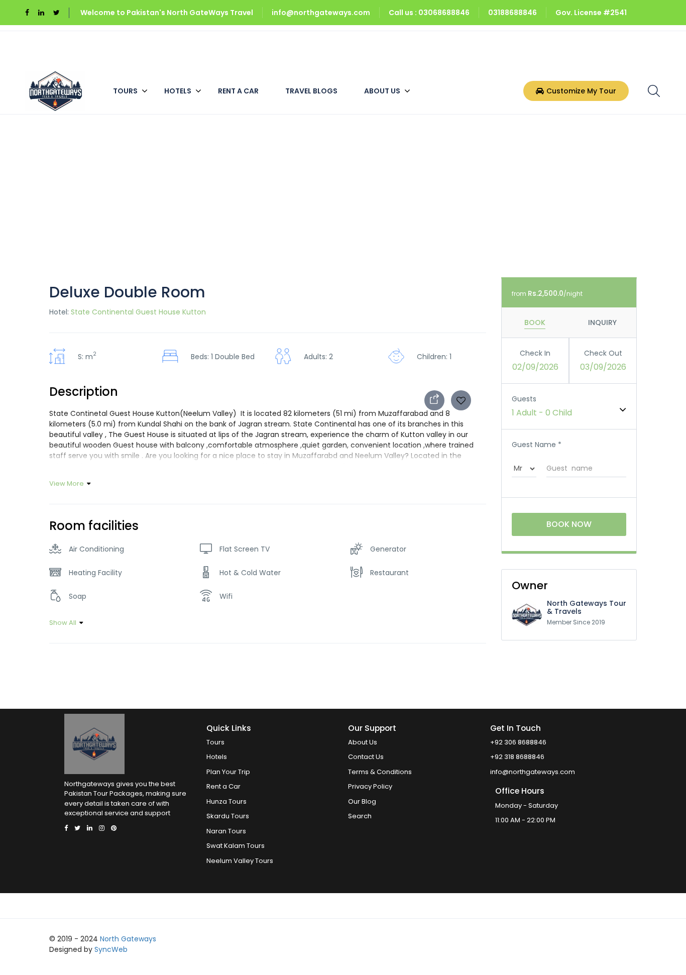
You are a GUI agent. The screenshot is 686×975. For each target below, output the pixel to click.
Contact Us (366, 757)
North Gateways (128, 939)
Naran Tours (226, 831)
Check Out (603, 353)
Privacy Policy (370, 786)
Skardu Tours (227, 816)
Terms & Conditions (380, 772)
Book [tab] (534, 322)
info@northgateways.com (321, 13)
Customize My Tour (581, 91)
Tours (125, 91)
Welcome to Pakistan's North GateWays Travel (166, 13)
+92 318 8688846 (517, 757)
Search (360, 816)
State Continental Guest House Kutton (138, 312)
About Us (382, 91)
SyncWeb (111, 949)
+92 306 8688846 (518, 742)
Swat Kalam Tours (235, 845)
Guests (524, 399)
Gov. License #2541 (591, 13)
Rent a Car (238, 91)
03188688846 (512, 13)
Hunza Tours (226, 801)
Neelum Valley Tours (239, 860)
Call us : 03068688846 (429, 13)
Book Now (569, 524)
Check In (535, 353)
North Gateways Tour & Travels (586, 607)
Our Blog (362, 801)
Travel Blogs (311, 91)
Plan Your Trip (228, 772)
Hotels (177, 91)
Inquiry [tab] (602, 322)
